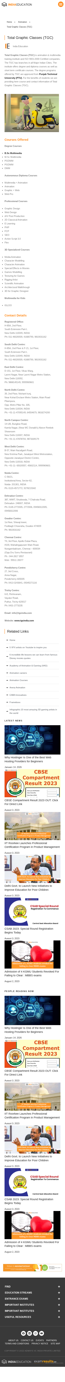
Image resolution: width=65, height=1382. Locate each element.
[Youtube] (41, 1333)
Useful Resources (18, 1317)
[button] (60, 4)
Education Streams (18, 1292)
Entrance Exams (16, 1298)
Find (8, 1286)
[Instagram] (35, 1333)
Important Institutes (19, 1305)
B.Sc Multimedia (13, 153)
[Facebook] (23, 1333)
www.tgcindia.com (24, 620)
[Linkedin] (29, 1333)
